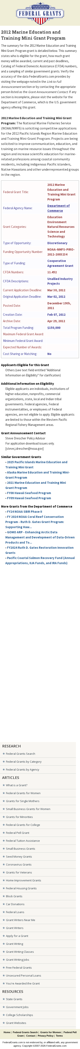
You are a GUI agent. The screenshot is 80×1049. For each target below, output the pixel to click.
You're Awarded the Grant (23, 983)
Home (7, 1032)
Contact (30, 1035)
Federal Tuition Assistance (23, 841)
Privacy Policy (45, 1035)
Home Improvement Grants (23, 880)
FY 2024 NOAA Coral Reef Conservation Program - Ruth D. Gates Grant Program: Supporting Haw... (34, 522)
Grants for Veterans (19, 872)
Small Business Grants (20, 849)
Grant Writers (14, 928)
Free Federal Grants (19, 967)
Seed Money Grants (19, 856)
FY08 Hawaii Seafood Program (29, 493)
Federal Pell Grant (17, 833)
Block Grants (14, 896)
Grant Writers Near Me (20, 920)
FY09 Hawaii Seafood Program (29, 498)
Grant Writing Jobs (17, 960)
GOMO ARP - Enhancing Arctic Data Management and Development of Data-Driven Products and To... (40, 537)
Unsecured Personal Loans (23, 975)
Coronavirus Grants (19, 864)
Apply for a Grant (17, 936)
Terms (59, 1035)
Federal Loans (15, 912)
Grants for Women (50, 1032)
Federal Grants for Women (23, 793)
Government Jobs (17, 1007)
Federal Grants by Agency (22, 769)
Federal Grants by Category (24, 761)
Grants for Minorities (19, 817)
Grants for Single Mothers (22, 801)
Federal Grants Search (20, 754)
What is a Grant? (16, 785)
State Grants (14, 999)
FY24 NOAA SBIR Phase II (24, 511)
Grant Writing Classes (20, 952)
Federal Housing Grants (21, 888)
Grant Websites (16, 1023)
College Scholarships (19, 1015)
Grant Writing (14, 944)
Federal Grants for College (23, 825)
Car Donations (15, 904)
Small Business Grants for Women (28, 809)
